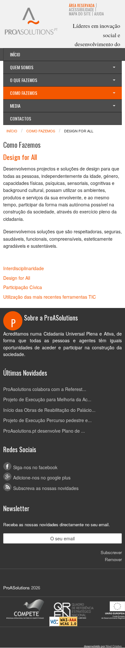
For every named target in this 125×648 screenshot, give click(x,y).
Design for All (16, 278)
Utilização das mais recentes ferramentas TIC (49, 297)
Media (15, 105)
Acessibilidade (81, 9)
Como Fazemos (23, 92)
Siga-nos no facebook (35, 467)
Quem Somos (21, 67)
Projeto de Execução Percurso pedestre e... (47, 420)
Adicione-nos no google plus (42, 477)
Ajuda (99, 13)
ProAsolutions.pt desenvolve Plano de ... (44, 431)
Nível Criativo (114, 646)
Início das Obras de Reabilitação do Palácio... (49, 410)
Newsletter (16, 508)
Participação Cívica (22, 287)
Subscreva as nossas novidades (46, 488)
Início (15, 54)
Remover (113, 559)
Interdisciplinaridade (23, 268)
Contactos (20, 118)
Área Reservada (82, 5)
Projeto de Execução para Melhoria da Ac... (47, 399)
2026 (35, 588)
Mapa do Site (80, 13)
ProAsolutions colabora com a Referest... (44, 389)
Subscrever (111, 552)
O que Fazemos (23, 80)
